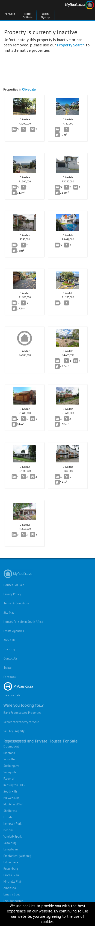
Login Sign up (45, 15)
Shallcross (10, 811)
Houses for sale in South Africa (23, 622)
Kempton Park (12, 824)
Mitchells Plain (12, 882)
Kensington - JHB (14, 785)
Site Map (9, 613)
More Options (28, 15)
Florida (7, 817)
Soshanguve (11, 766)
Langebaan (10, 849)
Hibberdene (10, 862)
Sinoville (9, 759)
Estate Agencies (13, 631)
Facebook (9, 677)
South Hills (10, 791)
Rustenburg (10, 869)
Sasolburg (10, 843)
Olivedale (29, 89)
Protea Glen (11, 875)
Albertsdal (10, 888)
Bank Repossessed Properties (22, 713)
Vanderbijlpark (12, 836)
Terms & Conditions (16, 603)
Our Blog (9, 649)
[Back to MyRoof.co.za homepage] (71, 5)
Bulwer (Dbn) (12, 798)
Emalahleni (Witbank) (17, 856)
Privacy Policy (12, 594)
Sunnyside (10, 772)
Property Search (71, 45)
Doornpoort (11, 746)
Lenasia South (12, 894)
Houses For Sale (13, 585)
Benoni (8, 830)
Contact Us (10, 658)
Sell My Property (13, 731)
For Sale (10, 13)
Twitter (7, 668)
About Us (9, 640)
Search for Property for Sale (21, 722)
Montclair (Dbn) (13, 804)
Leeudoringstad (13, 901)
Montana (9, 753)
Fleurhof (8, 779)
